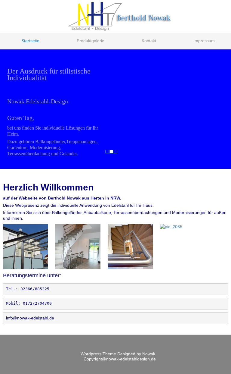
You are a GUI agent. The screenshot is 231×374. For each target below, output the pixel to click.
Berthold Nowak (144, 18)
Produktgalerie (90, 40)
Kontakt (149, 40)
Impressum (204, 40)
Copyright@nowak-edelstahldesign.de (120, 359)
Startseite (30, 40)
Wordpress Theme (99, 353)
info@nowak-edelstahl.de (30, 318)
